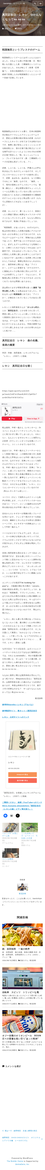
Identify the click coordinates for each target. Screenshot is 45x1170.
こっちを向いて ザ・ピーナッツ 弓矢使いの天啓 (29, 835)
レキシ (11, 762)
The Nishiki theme (15, 1161)
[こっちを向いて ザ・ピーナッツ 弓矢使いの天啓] (29, 827)
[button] (22, 934)
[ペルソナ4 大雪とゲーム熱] (10, 827)
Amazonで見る (22, 774)
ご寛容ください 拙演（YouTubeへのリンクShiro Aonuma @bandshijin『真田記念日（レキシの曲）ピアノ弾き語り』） (22, 805)
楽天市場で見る (22, 780)
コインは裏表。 (8, 859)
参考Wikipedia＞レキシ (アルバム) (17, 704)
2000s (19, 29)
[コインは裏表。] (10, 853)
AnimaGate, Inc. (22, 1164)
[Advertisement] (22, 104)
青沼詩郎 (22, 894)
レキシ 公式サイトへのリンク (15, 717)
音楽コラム (9, 29)
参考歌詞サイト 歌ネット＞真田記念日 (19, 711)
